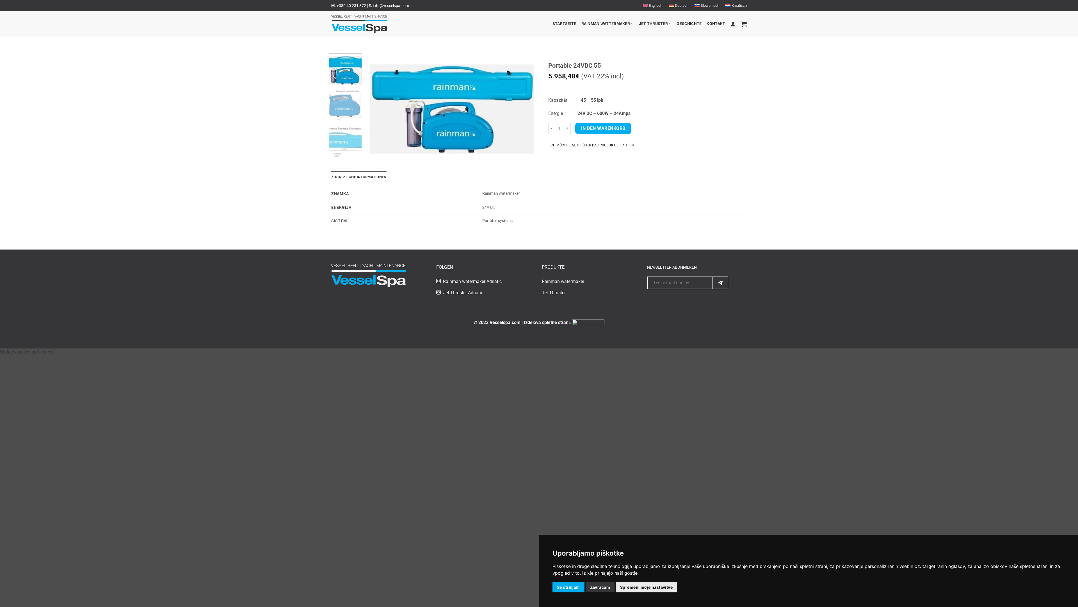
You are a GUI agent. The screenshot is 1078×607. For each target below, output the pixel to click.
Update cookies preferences (27, 352)
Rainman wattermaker (605, 23)
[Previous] (376, 104)
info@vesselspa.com (391, 5)
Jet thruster (653, 23)
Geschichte (689, 23)
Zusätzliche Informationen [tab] (358, 177)
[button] (733, 24)
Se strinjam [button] (568, 587)
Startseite (564, 23)
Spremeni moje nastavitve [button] (646, 587)
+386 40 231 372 (352, 5)
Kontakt (716, 23)
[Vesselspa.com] (359, 24)
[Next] (524, 104)
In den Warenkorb (603, 128)
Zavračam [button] (600, 587)
